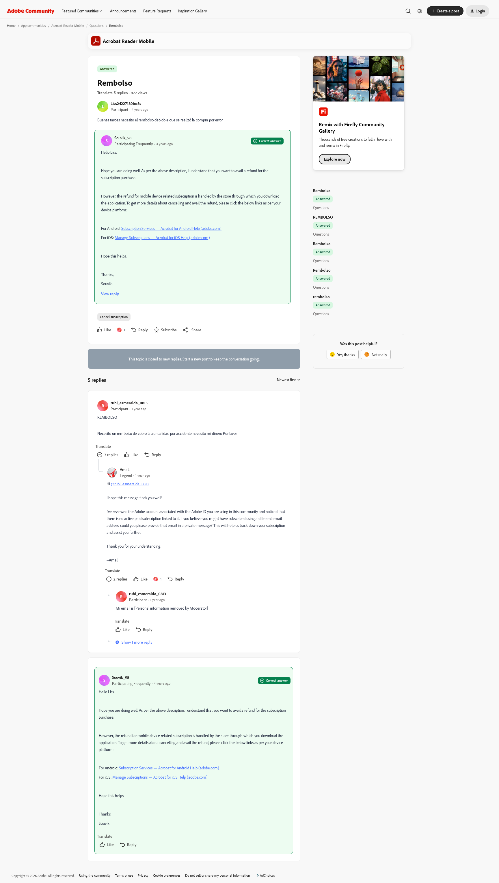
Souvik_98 (122, 137)
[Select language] (419, 11)
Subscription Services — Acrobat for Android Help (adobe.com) (171, 228)
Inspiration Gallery (192, 10)
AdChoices (267, 875)
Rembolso (322, 190)
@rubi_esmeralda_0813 (130, 483)
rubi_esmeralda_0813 (129, 402)
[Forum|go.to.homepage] (31, 11)
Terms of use (124, 875)
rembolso (321, 296)
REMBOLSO (323, 217)
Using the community (95, 875)
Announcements (123, 10)
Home (11, 25)
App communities (33, 25)
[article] (193, 429)
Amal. (125, 469)
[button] (445, 11)
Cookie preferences (166, 875)
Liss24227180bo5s (126, 103)
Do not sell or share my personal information (217, 875)
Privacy (143, 875)
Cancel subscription (114, 317)
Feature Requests (157, 10)
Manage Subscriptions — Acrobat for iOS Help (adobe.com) (162, 237)
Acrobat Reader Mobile (67, 25)
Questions (97, 25)
